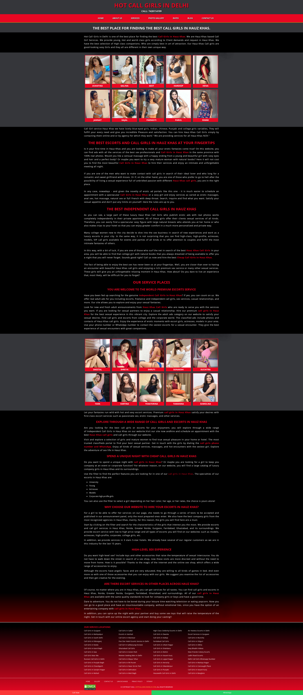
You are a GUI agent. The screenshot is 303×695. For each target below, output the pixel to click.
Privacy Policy (137, 681)
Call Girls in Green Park (128, 652)
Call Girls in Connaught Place (199, 666)
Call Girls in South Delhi (93, 638)
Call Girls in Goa (90, 652)
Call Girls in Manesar (127, 638)
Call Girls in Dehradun (127, 670)
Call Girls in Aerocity (161, 662)
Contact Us (208, 18)
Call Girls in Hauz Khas (171, 36)
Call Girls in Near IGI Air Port (130, 666)
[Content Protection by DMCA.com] (90, 687)
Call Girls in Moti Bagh (127, 673)
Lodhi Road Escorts (195, 655)
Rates (176, 18)
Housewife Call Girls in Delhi (164, 673)
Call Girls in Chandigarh (93, 666)
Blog (190, 18)
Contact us (108, 681)
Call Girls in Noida (91, 645)
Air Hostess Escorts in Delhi (199, 631)
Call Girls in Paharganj (93, 641)
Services (135, 18)
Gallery (97, 681)
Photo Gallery (156, 18)
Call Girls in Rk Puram (127, 662)
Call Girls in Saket (126, 631)
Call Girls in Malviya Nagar (198, 662)
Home (101, 18)
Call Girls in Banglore (196, 673)
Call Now (75, 692)
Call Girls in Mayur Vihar (128, 659)
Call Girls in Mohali (91, 673)
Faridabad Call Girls (161, 641)
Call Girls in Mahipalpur (93, 634)
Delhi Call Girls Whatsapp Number (201, 659)
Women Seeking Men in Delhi (130, 655)
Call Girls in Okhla (195, 645)
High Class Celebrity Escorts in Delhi (167, 631)
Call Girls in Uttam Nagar (163, 645)
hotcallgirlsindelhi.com (145, 687)
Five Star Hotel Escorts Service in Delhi (134, 641)
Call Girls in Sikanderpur (163, 666)
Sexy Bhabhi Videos (195, 648)
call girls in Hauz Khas (180, 473)
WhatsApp (227, 692)
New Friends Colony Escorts (199, 652)
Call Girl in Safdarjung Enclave (131, 645)
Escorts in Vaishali (126, 634)
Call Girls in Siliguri (195, 641)
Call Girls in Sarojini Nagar (94, 670)
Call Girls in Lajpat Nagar (163, 659)
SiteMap (149, 681)
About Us (117, 18)
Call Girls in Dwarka (161, 634)
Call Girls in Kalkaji (160, 638)
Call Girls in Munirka (196, 638)
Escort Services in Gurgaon (198, 634)
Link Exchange (122, 681)
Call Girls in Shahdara (162, 648)
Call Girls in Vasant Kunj (162, 655)
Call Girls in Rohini (160, 652)
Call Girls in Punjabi (161, 670)
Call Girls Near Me (91, 655)
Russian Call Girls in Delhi (94, 659)
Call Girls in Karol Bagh (93, 648)
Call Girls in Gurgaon (92, 631)
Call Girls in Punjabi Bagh (94, 662)
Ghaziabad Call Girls (127, 648)
